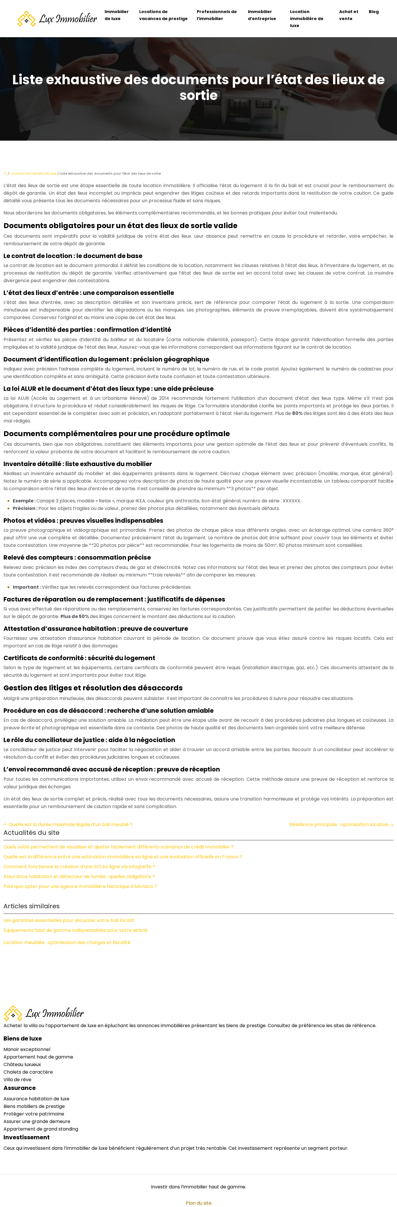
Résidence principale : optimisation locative (338, 824)
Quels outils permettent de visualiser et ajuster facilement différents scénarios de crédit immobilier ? (118, 847)
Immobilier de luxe (117, 15)
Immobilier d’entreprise (262, 15)
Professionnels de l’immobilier (217, 15)
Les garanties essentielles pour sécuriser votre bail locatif (68, 920)
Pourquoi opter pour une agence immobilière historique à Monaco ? (80, 886)
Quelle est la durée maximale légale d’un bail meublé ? (71, 824)
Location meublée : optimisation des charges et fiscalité (66, 942)
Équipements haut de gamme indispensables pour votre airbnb (75, 930)
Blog (374, 12)
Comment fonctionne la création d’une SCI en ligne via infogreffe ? (79, 866)
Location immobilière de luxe (306, 18)
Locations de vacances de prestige (163, 15)
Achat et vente (348, 15)
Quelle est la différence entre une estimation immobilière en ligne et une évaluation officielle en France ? (122, 856)
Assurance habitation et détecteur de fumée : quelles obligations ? (79, 876)
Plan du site (199, 1203)
